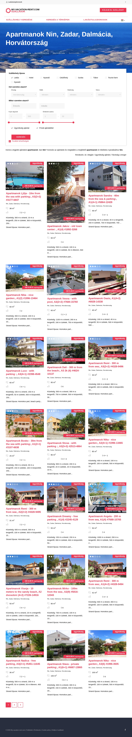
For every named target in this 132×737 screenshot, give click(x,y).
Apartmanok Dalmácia (42, 53)
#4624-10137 (64, 370)
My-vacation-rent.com (25, 11)
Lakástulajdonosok (15, 2)
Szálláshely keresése (19, 20)
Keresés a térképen (58, 20)
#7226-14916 (24, 591)
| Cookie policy (46, 730)
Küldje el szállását (113, 10)
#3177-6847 (23, 196)
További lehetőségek (20, 141)
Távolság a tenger (118, 155)
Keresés (20, 137)
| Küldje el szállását (57, 730)
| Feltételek (29, 730)
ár (85, 155)
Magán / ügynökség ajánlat (99, 155)
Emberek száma (48, 112)
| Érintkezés (37, 730)
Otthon (8, 53)
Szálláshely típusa (17, 73)
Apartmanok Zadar (59, 53)
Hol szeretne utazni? (18, 87)
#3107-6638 (24, 444)
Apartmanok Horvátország (22, 53)
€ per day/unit (13, 112)
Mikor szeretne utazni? (19, 101)
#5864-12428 (103, 199)
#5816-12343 (62, 591)
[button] (24, 94)
